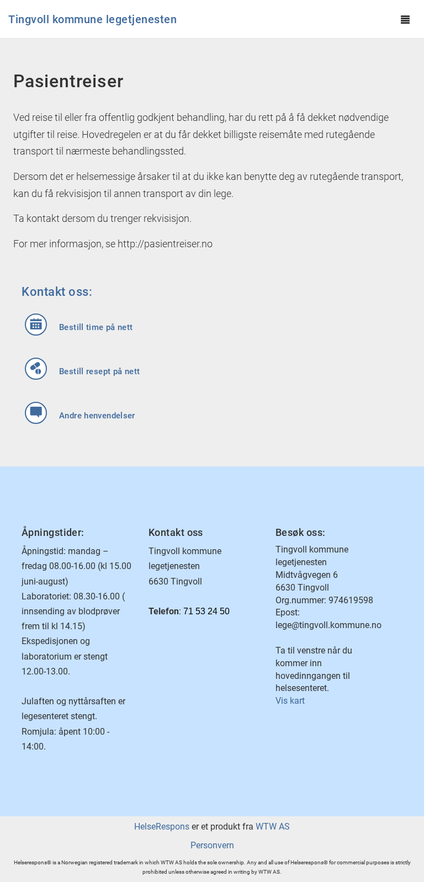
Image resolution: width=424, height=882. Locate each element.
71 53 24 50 (206, 611)
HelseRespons (161, 826)
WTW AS (273, 826)
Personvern (212, 845)
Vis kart (290, 700)
